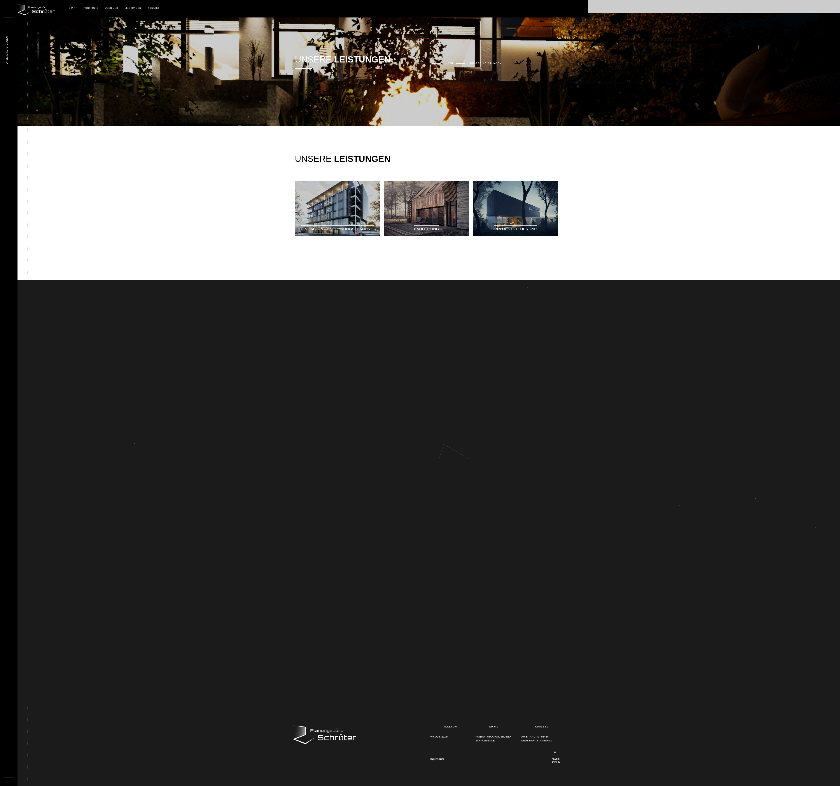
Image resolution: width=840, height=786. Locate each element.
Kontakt (153, 8)
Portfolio (91, 8)
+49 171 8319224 (439, 736)
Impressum (437, 759)
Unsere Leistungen (7, 50)
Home (450, 63)
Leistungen (133, 8)
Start (73, 8)
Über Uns (111, 8)
